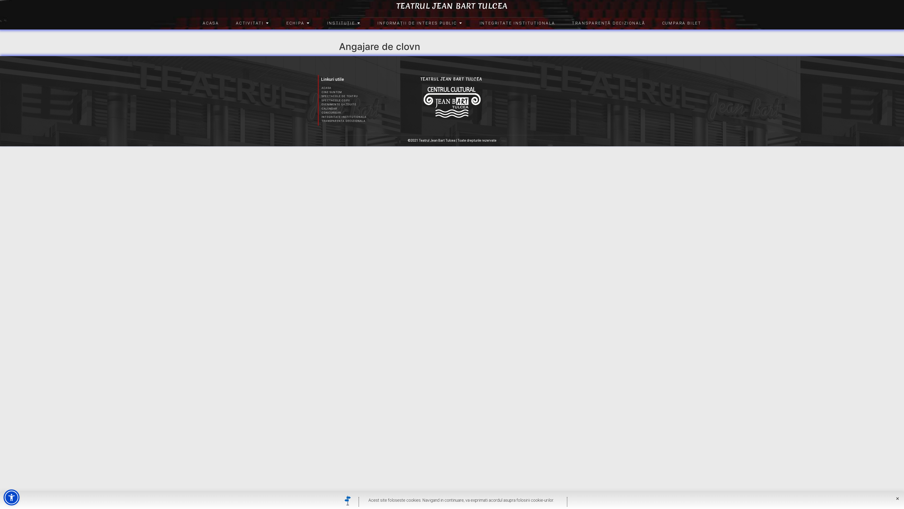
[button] (11, 497)
